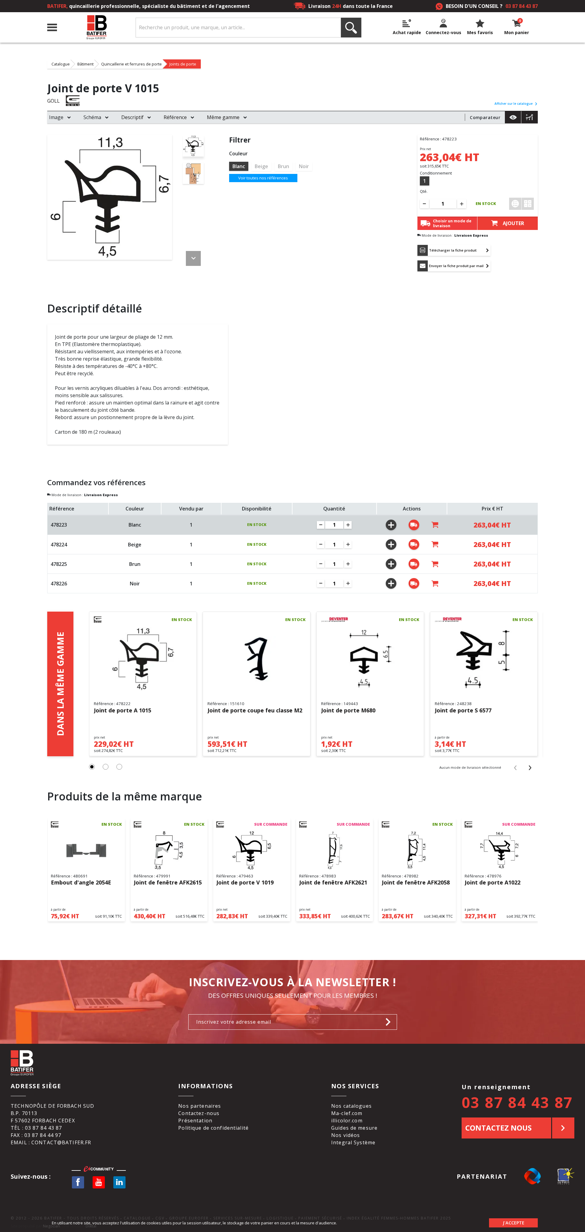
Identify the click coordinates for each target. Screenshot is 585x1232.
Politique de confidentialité (213, 1127)
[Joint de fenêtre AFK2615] (169, 851)
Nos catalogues (351, 1106)
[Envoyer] (390, 1022)
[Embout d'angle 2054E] (86, 851)
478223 (59, 524)
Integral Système (353, 1142)
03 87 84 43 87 (521, 6)
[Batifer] (96, 27)
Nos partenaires (199, 1106)
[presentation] (515, 767)
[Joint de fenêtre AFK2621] (334, 851)
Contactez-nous (198, 1113)
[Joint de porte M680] (370, 659)
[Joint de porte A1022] (500, 851)
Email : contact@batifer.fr (51, 1142)
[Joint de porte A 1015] (143, 659)
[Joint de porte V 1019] (251, 851)
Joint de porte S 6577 (463, 711)
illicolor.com (347, 1120)
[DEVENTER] (334, 619)
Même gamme (223, 117)
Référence (175, 117)
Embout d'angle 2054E (81, 883)
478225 (59, 564)
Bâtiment (85, 64)
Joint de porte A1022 (492, 883)
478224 (59, 544)
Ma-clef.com (346, 1113)
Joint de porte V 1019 (245, 883)
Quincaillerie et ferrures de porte (131, 64)
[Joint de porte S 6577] (483, 659)
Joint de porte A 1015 (122, 711)
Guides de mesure (354, 1127)
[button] (92, 767)
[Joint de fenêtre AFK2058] (417, 851)
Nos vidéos (345, 1135)
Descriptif (132, 117)
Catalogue (60, 64)
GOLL (53, 100)
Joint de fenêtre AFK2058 (416, 883)
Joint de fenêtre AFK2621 (333, 883)
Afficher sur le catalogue (514, 103)
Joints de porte (182, 64)
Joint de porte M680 (348, 711)
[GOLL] (79, 100)
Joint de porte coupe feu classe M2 (254, 711)
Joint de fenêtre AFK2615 (168, 883)
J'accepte (513, 1223)
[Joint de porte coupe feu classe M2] (256, 659)
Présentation (195, 1120)
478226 (59, 583)
